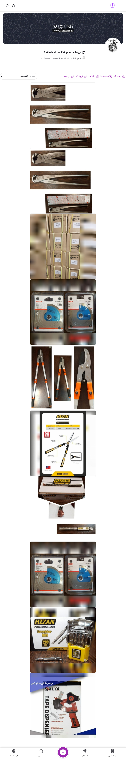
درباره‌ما (66, 76)
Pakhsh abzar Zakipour (70, 59)
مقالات (92, 76)
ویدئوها (104, 76)
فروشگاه (79, 76)
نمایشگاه (117, 76)
